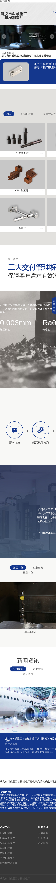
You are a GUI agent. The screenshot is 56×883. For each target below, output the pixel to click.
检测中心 (28, 572)
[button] (28, 44)
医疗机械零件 (7, 857)
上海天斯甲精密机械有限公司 (14, 802)
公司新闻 (18, 669)
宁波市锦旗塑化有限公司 (18, 800)
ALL (9, 114)
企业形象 (38, 567)
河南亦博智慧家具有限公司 (14, 798)
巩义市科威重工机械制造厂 (14, 16)
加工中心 (18, 567)
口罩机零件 (6, 848)
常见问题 (28, 674)
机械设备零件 (7, 838)
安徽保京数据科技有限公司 (25, 805)
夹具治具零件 (7, 843)
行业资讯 (38, 669)
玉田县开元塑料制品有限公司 (14, 795)
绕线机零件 (6, 853)
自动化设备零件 (8, 862)
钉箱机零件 (27, 114)
